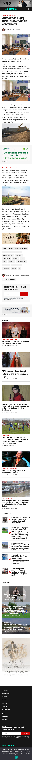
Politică (4, 703)
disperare (15, 258)
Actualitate (6, 498)
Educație (4, 696)
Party (7, 468)
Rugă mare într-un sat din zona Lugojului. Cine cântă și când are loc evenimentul (20, 520)
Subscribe (24, 294)
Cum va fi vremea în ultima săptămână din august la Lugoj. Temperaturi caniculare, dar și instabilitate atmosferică (20, 559)
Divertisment (6, 709)
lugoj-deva (11, 261)
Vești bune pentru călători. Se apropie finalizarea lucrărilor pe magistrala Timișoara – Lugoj (19, 572)
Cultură (4, 706)
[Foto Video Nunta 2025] (16, 310)
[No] (30, 754)
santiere (14, 268)
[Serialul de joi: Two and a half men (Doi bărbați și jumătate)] (16, 330)
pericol (19, 265)
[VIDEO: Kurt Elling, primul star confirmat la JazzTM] (16, 459)
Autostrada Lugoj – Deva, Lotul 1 (13, 168)
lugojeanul (6, 265)
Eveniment (5, 402)
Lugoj (11, 15)
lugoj (4, 261)
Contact (4, 719)
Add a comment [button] (10, 279)
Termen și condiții (8, 299)
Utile (15, 15)
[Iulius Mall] (16, 3)
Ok (16, 757)
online (13, 265)
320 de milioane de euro (21, 248)
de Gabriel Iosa (7, 599)
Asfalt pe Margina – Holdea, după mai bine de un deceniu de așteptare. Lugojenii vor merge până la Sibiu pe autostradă (20, 546)
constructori (6, 258)
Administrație (6, 15)
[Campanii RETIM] (16, 154)
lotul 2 (22, 258)
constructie (19, 255)
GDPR (22, 298)
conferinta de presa (8, 255)
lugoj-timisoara (21, 261)
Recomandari (9, 339)
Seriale (15, 339)
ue (19, 268)
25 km (4, 248)
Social (6, 592)
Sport (7, 435)
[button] (3, 9)
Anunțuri (5, 716)
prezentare (6, 268)
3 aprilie (10, 248)
